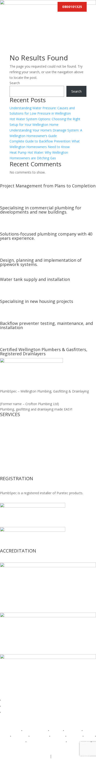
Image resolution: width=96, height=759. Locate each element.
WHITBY (48, 747)
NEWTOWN (39, 736)
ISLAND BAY (10, 730)
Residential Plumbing (15, 445)
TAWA (89, 736)
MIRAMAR (19, 736)
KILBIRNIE (73, 730)
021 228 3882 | (18, 756)
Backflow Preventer (15, 456)
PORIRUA (74, 736)
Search (15, 83)
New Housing (10, 429)
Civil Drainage (10, 440)
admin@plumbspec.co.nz (71, 756)
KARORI (56, 730)
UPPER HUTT (14, 742)
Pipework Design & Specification (24, 473)
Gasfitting (7, 434)
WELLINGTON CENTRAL (46, 742)
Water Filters (9, 468)
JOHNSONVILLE (35, 730)
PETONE (57, 736)
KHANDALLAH (79, 742)
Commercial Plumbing (16, 451)
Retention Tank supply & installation (27, 462)
